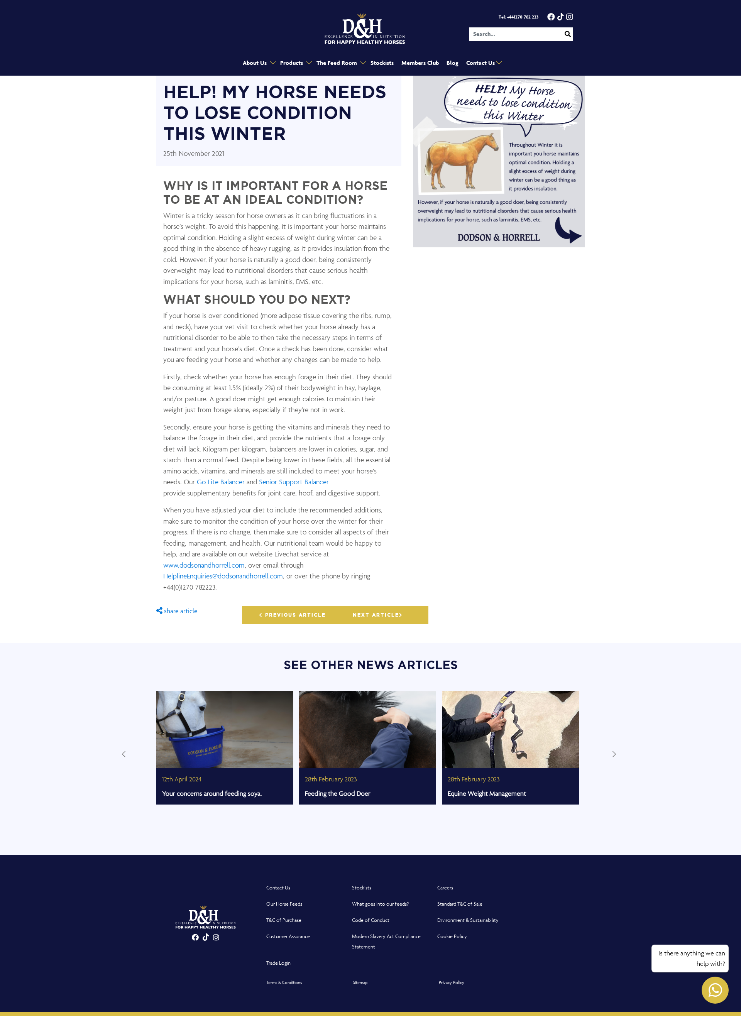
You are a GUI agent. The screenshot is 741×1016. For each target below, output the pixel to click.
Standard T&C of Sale (459, 904)
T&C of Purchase (283, 920)
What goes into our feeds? (380, 904)
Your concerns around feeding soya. (212, 793)
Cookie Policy (452, 936)
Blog (452, 63)
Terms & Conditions (284, 982)
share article (180, 611)
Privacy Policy (451, 982)
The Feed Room (337, 63)
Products (292, 63)
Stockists (382, 63)
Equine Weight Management (487, 793)
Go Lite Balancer (222, 481)
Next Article (376, 615)
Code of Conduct (370, 920)
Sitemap (360, 982)
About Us (255, 63)
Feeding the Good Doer (337, 793)
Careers (445, 887)
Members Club (420, 63)
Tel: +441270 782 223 (518, 17)
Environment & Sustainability (468, 920)
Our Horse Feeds (284, 904)
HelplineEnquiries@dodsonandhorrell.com (223, 575)
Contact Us (481, 63)
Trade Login (278, 963)
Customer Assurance (288, 936)
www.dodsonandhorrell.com (204, 565)
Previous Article (294, 615)
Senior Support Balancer (294, 481)
